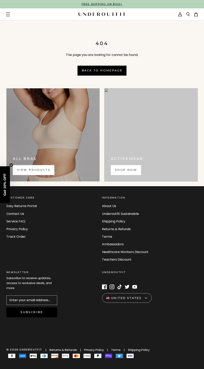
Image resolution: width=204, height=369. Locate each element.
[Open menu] (8, 14)
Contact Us (15, 213)
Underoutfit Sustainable (120, 213)
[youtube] (134, 286)
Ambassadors (113, 244)
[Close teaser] (11, 165)
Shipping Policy (113, 221)
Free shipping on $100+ (102, 4)
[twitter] (127, 286)
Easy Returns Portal (21, 206)
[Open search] (188, 14)
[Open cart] (196, 14)
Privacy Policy (17, 229)
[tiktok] (119, 286)
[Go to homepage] (102, 14)
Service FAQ (15, 221)
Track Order (16, 236)
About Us (109, 206)
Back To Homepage (102, 70)
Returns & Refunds (116, 229)
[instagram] (112, 286)
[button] (5, 184)
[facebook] (104, 286)
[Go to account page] (180, 14)
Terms (107, 236)
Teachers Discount (116, 259)
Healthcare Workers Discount (125, 252)
